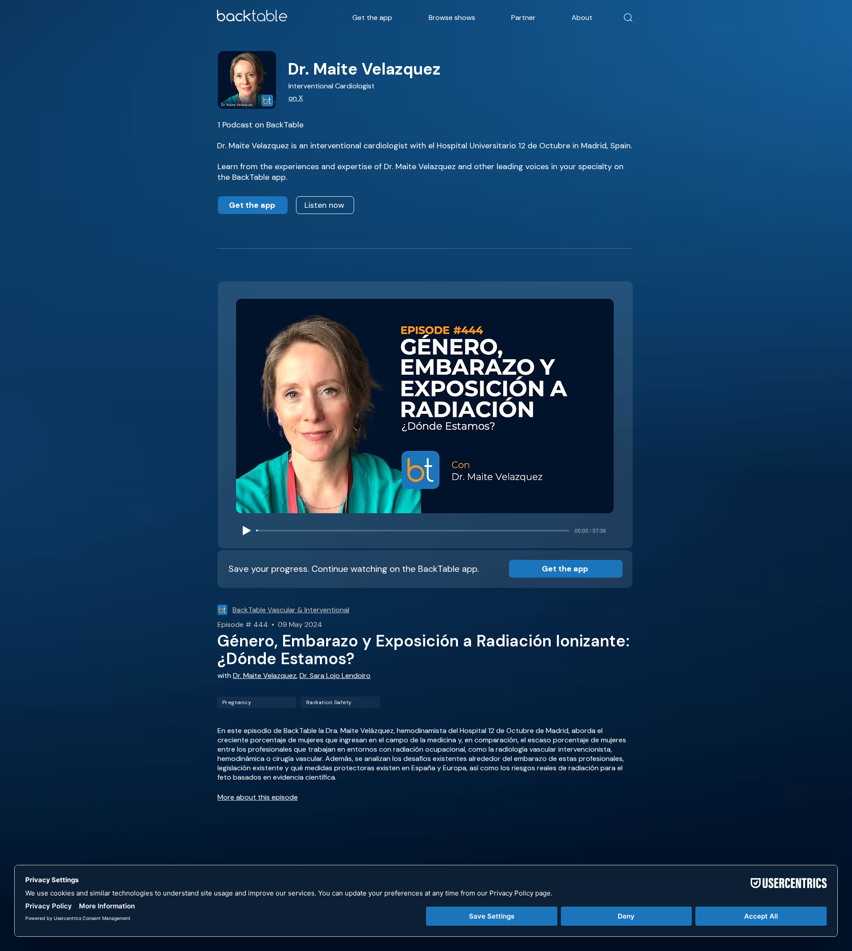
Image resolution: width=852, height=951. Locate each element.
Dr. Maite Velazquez (264, 675)
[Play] (247, 530)
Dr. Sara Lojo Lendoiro (335, 675)
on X (295, 98)
